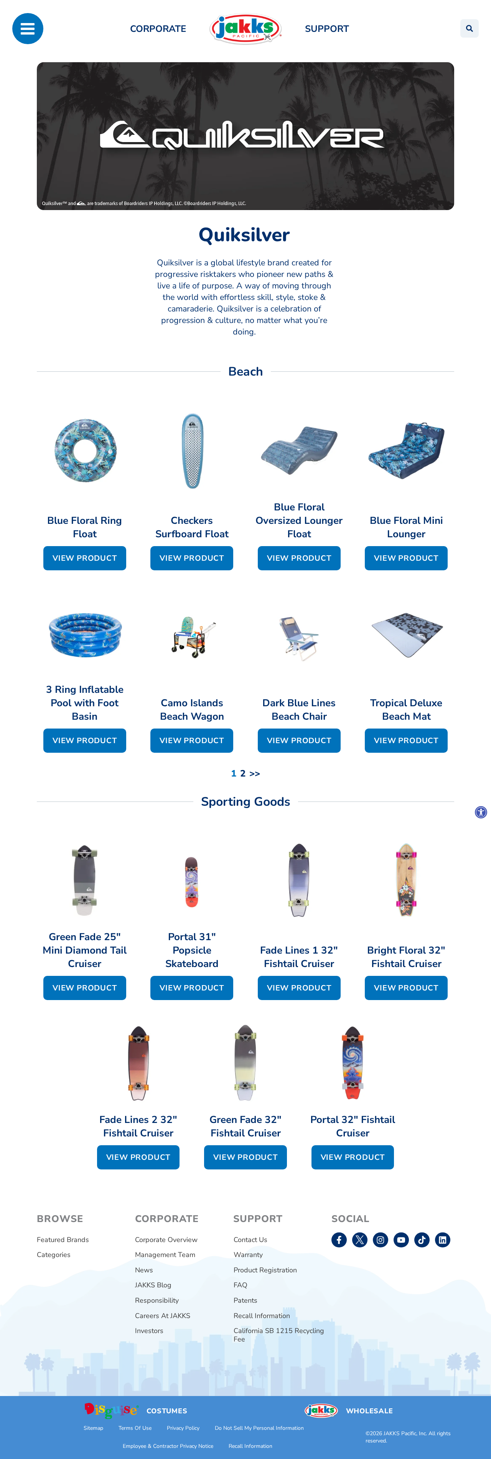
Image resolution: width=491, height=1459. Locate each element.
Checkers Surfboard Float (192, 527)
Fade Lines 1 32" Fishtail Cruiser (299, 957)
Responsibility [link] (157, 1300)
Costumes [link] (167, 1411)
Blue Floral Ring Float (84, 527)
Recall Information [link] (262, 1315)
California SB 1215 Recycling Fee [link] (279, 1335)
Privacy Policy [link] (183, 1428)
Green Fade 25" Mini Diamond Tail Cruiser (85, 950)
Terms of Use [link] (135, 1428)
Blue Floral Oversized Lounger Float (299, 520)
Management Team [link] (165, 1254)
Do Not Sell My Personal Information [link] (259, 1428)
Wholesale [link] (369, 1411)
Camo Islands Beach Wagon (192, 709)
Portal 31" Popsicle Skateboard (192, 950)
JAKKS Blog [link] (153, 1285)
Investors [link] (149, 1330)
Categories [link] (54, 1254)
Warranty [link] (248, 1254)
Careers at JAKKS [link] (162, 1315)
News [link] (144, 1270)
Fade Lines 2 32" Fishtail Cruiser (138, 1126)
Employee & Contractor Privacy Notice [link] (168, 1446)
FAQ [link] (240, 1285)
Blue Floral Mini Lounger (406, 527)
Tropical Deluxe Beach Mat (406, 709)
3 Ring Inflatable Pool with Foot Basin (85, 703)
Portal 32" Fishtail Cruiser (352, 1126)
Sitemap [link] (93, 1428)
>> (254, 774)
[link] (481, 812)
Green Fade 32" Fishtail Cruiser (245, 1126)
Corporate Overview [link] (166, 1239)
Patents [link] (245, 1300)
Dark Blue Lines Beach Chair (299, 709)
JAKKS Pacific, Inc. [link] (405, 1433)
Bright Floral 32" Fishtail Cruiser (406, 957)
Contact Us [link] (250, 1239)
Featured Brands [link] (63, 1239)
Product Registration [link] (265, 1270)
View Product (85, 558)
